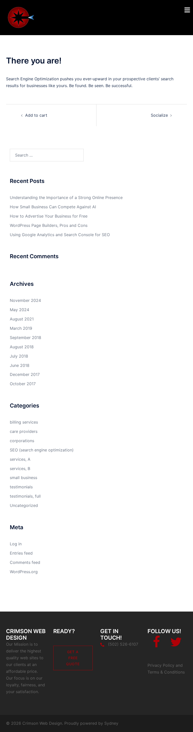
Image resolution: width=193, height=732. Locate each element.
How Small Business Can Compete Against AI (53, 206)
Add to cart (36, 115)
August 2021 (22, 318)
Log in (16, 543)
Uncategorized (24, 505)
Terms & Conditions (166, 672)
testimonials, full (25, 496)
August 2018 (22, 346)
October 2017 (23, 383)
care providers (23, 431)
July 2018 (19, 356)
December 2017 (25, 374)
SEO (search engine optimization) (42, 449)
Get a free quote (73, 658)
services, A (20, 459)
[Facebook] (156, 644)
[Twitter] (176, 644)
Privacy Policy (161, 665)
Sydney (111, 723)
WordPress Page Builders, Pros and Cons (48, 225)
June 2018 (19, 365)
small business (23, 477)
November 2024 (25, 300)
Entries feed (21, 553)
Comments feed (25, 562)
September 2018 (25, 337)
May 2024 (19, 309)
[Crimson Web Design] (23, 17)
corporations (22, 440)
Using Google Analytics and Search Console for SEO (60, 234)
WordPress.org (24, 571)
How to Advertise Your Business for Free (48, 216)
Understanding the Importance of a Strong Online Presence (66, 197)
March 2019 (21, 328)
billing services (24, 422)
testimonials (21, 486)
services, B (20, 468)
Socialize (159, 115)
